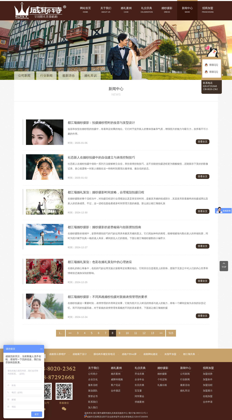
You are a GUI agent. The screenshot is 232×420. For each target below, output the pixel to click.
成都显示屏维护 (57, 354)
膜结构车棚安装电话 (104, 354)
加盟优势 (207, 374)
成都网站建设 (150, 354)
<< (70, 333)
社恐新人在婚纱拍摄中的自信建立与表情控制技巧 (101, 157)
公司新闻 (24, 75)
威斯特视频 (117, 379)
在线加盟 (207, 396)
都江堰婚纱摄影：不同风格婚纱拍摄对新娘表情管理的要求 (107, 297)
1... (60, 333)
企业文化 (93, 379)
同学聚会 (139, 396)
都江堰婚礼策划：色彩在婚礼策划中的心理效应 (100, 262)
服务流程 (93, 385)
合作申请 (207, 402)
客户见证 (115, 385)
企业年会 (139, 379)
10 (127, 333)
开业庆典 (139, 374)
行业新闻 (46, 75)
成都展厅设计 (80, 354)
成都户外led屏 (129, 354)
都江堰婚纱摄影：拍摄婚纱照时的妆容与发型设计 (101, 122)
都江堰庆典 (189, 354)
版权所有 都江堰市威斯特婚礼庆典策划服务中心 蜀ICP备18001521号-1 (116, 413)
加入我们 (93, 407)
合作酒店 (115, 390)
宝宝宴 (138, 390)
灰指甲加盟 (170, 354)
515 (171, 333)
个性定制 (162, 379)
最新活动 (68, 75)
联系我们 (93, 402)
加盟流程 (207, 385)
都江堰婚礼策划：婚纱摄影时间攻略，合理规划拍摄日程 (106, 192)
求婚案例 (139, 402)
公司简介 (93, 374)
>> (161, 333)
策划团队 (93, 390)
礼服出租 (162, 385)
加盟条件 (207, 379)
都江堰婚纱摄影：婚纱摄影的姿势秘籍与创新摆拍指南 (104, 227)
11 (135, 333)
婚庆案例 (115, 374)
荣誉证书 (93, 396)
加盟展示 (207, 390)
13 (152, 333)
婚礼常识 (90, 75)
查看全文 (202, 141)
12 (144, 333)
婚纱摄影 (162, 374)
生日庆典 (139, 385)
